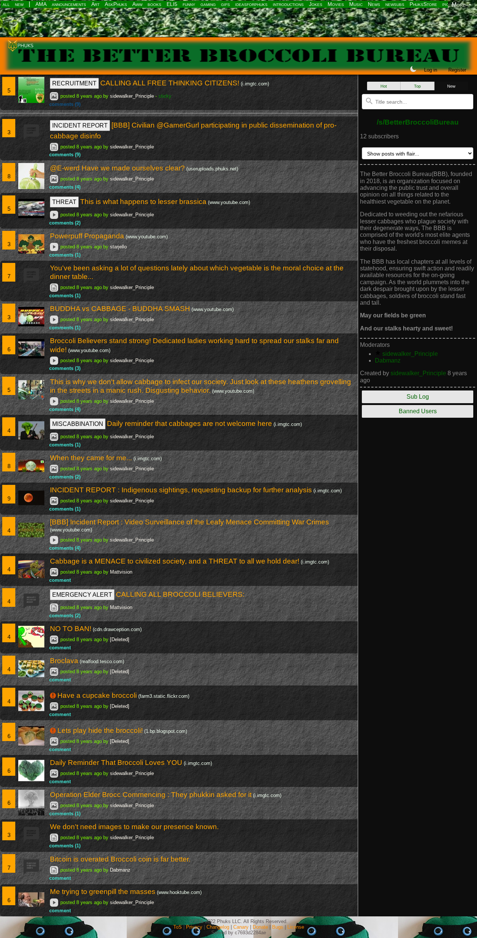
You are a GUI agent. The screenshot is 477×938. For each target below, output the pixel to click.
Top (417, 86)
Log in (430, 70)
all (6, 4)
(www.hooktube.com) (179, 892)
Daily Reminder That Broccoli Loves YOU (116, 762)
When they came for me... (91, 458)
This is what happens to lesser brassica (143, 202)
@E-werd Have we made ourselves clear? (117, 168)
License (295, 927)
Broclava (64, 661)
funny (189, 4)
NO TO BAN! (70, 629)
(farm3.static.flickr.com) (163, 696)
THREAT (64, 202)
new (19, 4)
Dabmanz (120, 870)
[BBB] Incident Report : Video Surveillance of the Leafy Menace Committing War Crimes (189, 522)
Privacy (194, 927)
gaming (208, 4)
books (154, 4)
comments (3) (64, 368)
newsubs (394, 4)
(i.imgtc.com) (255, 84)
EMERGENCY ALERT (82, 595)
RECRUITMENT (74, 83)
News (374, 4)
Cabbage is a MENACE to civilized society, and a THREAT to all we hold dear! (174, 561)
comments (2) (64, 223)
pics (446, 4)
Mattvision (121, 572)
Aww (137, 4)
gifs (225, 4)
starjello (118, 247)
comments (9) (64, 104)
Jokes (315, 4)
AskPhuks (116, 4)
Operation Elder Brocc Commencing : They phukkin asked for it (151, 795)
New (451, 86)
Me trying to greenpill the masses (102, 891)
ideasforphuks (251, 4)
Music (356, 4)
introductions (288, 4)
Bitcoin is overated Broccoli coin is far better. (120, 859)
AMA (41, 4)
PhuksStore (423, 4)
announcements (69, 4)
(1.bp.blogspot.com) (165, 731)
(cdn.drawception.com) (117, 629)
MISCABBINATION (77, 424)
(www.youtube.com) (229, 202)
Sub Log (418, 396)
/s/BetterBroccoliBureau (418, 122)
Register (457, 70)
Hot (383, 86)
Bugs (277, 927)
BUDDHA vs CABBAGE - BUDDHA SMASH (120, 309)
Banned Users (418, 411)
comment (60, 580)
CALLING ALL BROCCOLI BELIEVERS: (180, 594)
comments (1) (64, 255)
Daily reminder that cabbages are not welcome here (189, 423)
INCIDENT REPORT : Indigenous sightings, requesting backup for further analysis (181, 490)
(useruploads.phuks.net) (212, 169)
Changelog (217, 927)
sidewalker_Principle (132, 96)
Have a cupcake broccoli (97, 695)
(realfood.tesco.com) (102, 661)
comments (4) (64, 187)
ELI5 (172, 4)
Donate (260, 927)
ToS (177, 927)
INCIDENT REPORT (80, 125)
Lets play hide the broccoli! (100, 730)
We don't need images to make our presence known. (134, 827)
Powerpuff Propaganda (87, 236)
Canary (241, 927)
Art (95, 4)
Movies (336, 4)
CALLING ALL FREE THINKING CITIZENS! (169, 83)
